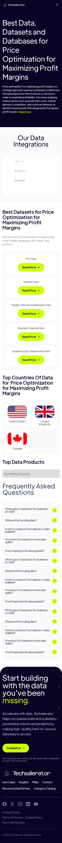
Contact (47, 782)
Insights (23, 782)
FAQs (35, 782)
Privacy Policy (11, 812)
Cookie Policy (33, 817)
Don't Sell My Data (13, 822)
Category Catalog (45, 788)
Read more (25, 111)
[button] (58, 5)
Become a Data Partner (16, 788)
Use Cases (8, 782)
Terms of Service (12, 817)
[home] (13, 5)
